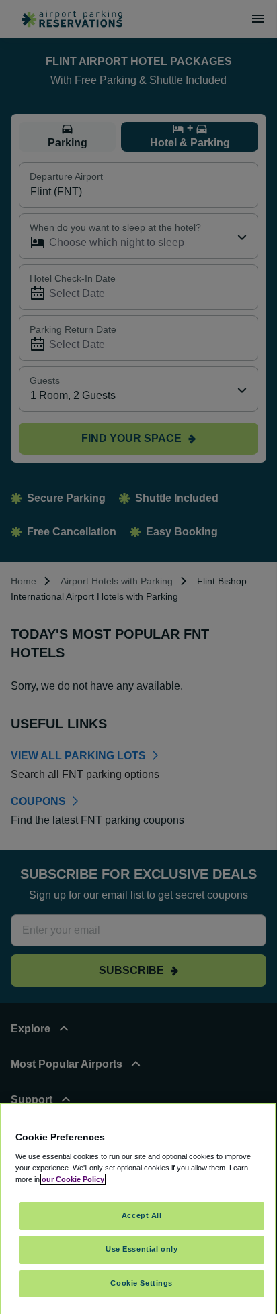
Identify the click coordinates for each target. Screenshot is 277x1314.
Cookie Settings (141, 1283)
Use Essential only (141, 1249)
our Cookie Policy (73, 1179)
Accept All (142, 1215)
